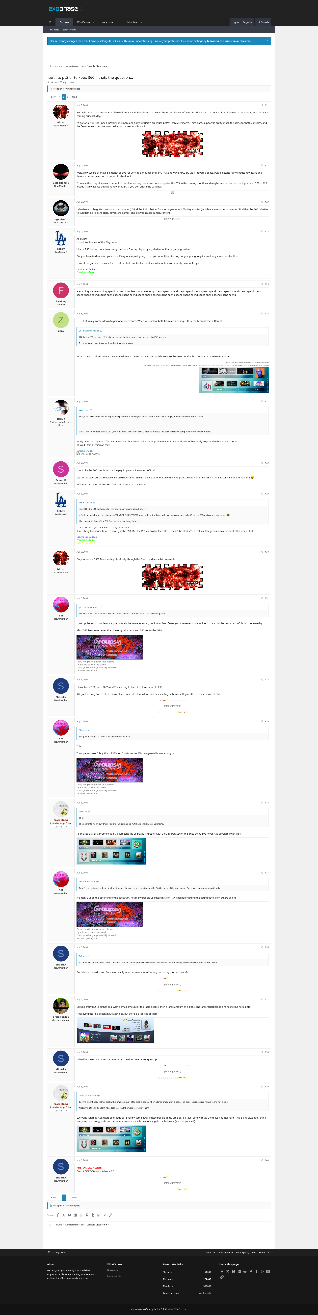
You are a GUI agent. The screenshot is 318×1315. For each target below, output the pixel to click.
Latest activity (114, 1276)
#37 (267, 999)
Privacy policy (242, 1252)
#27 (267, 401)
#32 (267, 679)
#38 (267, 1052)
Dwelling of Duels (85, 450)
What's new (83, 22)
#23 (267, 201)
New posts (54, 29)
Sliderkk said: (85, 730)
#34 (267, 802)
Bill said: (83, 811)
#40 (267, 1160)
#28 (267, 462)
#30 (267, 551)
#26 (267, 313)
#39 (267, 1086)
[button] (94, 22)
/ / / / (206, 365)
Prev (53, 96)
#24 (267, 231)
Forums (64, 22)
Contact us (210, 1252)
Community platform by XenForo (159, 1309)
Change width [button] (59, 1252)
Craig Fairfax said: (87, 1095)
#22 (267, 165)
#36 (267, 947)
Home (262, 1252)
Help (253, 1252)
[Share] (261, 105)
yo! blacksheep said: (89, 330)
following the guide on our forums (228, 41)
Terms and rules (225, 1252)
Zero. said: (84, 410)
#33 (267, 721)
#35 (267, 872)
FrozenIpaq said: (87, 881)
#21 (267, 105)
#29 (267, 493)
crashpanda (205, 1293)
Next (74, 96)
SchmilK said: (85, 502)
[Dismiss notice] (267, 41)
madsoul (54, 82)
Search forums (69, 29)
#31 (267, 598)
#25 (267, 283)
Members (132, 22)
